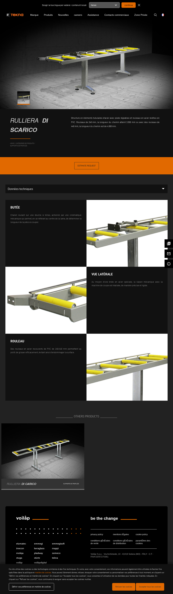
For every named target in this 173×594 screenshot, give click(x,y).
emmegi (38, 543)
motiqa (19, 553)
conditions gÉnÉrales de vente (100, 542)
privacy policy (97, 534)
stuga (19, 557)
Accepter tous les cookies (150, 587)
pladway (38, 553)
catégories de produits (25, 143)
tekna (55, 557)
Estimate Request (87, 165)
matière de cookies (43, 572)
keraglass (39, 548)
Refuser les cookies (123, 587)
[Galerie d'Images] (23, 97)
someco (56, 553)
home (12, 143)
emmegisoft (58, 543)
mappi (55, 548)
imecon (20, 548)
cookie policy (142, 534)
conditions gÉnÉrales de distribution (123, 542)
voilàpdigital (40, 562)
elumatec (21, 543)
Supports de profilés (18, 146)
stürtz (37, 557)
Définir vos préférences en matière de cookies (31, 587)
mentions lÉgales (121, 534)
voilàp (19, 562)
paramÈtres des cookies (143, 542)
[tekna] (23, 518)
